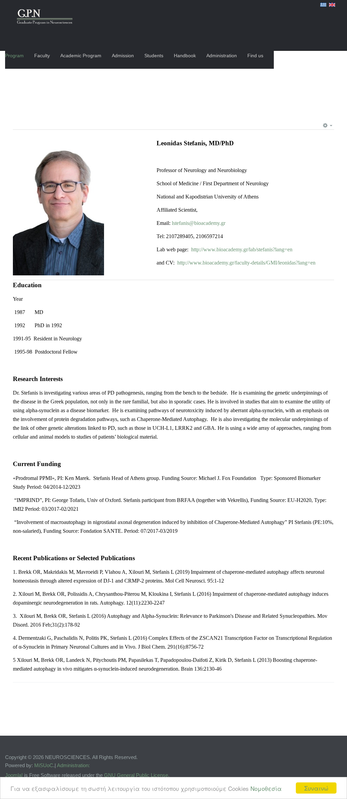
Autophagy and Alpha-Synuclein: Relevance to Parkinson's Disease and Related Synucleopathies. (211, 616)
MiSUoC (43, 765)
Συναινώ (316, 788)
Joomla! (14, 775)
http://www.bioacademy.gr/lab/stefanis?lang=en (241, 249)
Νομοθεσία (266, 788)
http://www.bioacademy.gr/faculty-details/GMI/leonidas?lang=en (246, 263)
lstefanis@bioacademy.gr (198, 223)
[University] (45, 17)
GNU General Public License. (136, 775)
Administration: (73, 765)
